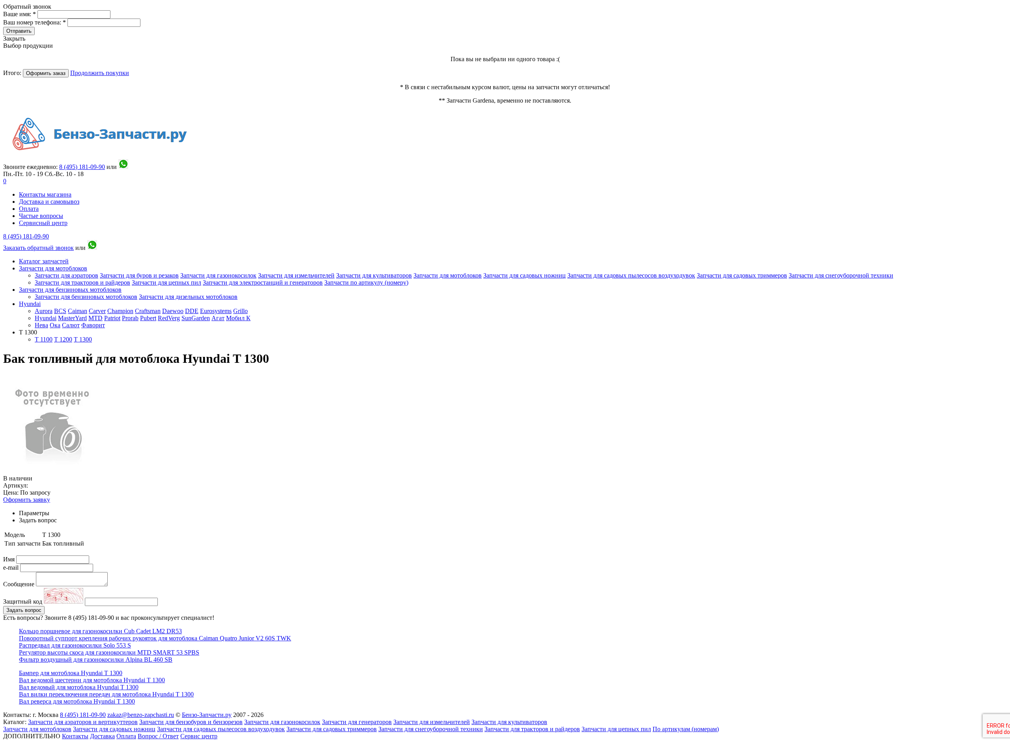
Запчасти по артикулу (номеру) (366, 282)
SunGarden (195, 318)
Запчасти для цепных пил (166, 282)
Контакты (75, 736)
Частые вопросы (41, 215)
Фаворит (93, 325)
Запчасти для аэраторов (66, 275)
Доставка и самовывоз (49, 201)
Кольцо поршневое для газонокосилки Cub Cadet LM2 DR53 (100, 631)
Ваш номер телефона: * (35, 22)
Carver (97, 311)
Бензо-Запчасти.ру (207, 714)
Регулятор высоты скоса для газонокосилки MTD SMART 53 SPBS (109, 652)
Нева (41, 325)
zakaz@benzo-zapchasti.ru (140, 714)
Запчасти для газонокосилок (218, 275)
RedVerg (169, 318)
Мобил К (238, 318)
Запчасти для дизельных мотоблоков (188, 296)
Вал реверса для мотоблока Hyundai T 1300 (77, 701)
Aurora (43, 311)
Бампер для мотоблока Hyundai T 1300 (70, 673)
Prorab (130, 318)
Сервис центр (198, 736)
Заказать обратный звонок (38, 247)
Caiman (77, 311)
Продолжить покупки (99, 72)
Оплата (29, 208)
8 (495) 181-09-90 (26, 236)
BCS (60, 311)
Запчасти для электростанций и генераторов (263, 282)
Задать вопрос (23, 610)
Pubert (148, 318)
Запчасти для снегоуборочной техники (841, 275)
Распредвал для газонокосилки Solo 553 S (75, 645)
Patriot (112, 318)
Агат (217, 318)
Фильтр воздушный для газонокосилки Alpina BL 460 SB (95, 659)
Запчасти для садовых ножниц (524, 275)
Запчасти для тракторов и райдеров (82, 282)
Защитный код (23, 601)
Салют (71, 325)
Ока (55, 325)
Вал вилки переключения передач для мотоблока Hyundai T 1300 (106, 694)
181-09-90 (82, 166)
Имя (9, 559)
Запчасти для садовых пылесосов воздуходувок (631, 275)
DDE (191, 311)
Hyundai (30, 303)
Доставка (102, 736)
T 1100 (43, 339)
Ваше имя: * (20, 14)
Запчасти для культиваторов (374, 275)
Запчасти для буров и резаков (139, 275)
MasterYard (72, 318)
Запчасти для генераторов (357, 722)
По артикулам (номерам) (686, 729)
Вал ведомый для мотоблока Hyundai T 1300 (78, 687)
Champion (120, 311)
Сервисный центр (43, 223)
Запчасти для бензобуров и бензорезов (191, 722)
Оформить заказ (45, 73)
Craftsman (148, 311)
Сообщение (18, 584)
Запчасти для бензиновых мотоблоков (70, 289)
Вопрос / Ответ (158, 736)
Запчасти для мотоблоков (53, 268)
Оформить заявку (26, 499)
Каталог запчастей (44, 261)
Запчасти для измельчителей (296, 275)
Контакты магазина (45, 194)
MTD (95, 318)
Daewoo (172, 311)
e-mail (11, 567)
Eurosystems (216, 311)
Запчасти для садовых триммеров (742, 275)
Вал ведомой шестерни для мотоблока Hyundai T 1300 (92, 680)
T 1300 (83, 339)
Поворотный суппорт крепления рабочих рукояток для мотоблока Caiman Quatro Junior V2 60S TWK (155, 638)
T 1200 (63, 339)
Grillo (240, 311)
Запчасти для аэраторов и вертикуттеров (83, 722)
